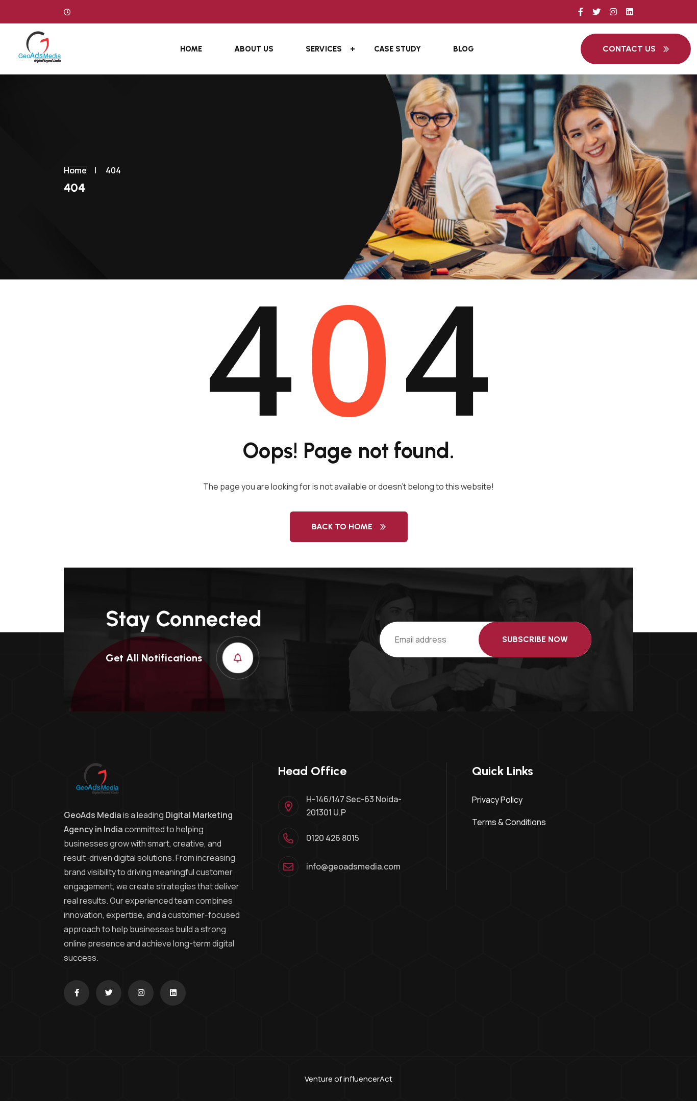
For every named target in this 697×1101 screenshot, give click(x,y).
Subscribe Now (535, 639)
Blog (463, 49)
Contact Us (629, 49)
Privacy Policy (497, 799)
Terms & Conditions (509, 822)
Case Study (397, 49)
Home (191, 49)
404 (113, 170)
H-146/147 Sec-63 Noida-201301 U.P (354, 805)
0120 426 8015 (332, 837)
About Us (253, 49)
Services (324, 49)
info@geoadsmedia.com (353, 866)
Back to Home (342, 526)
